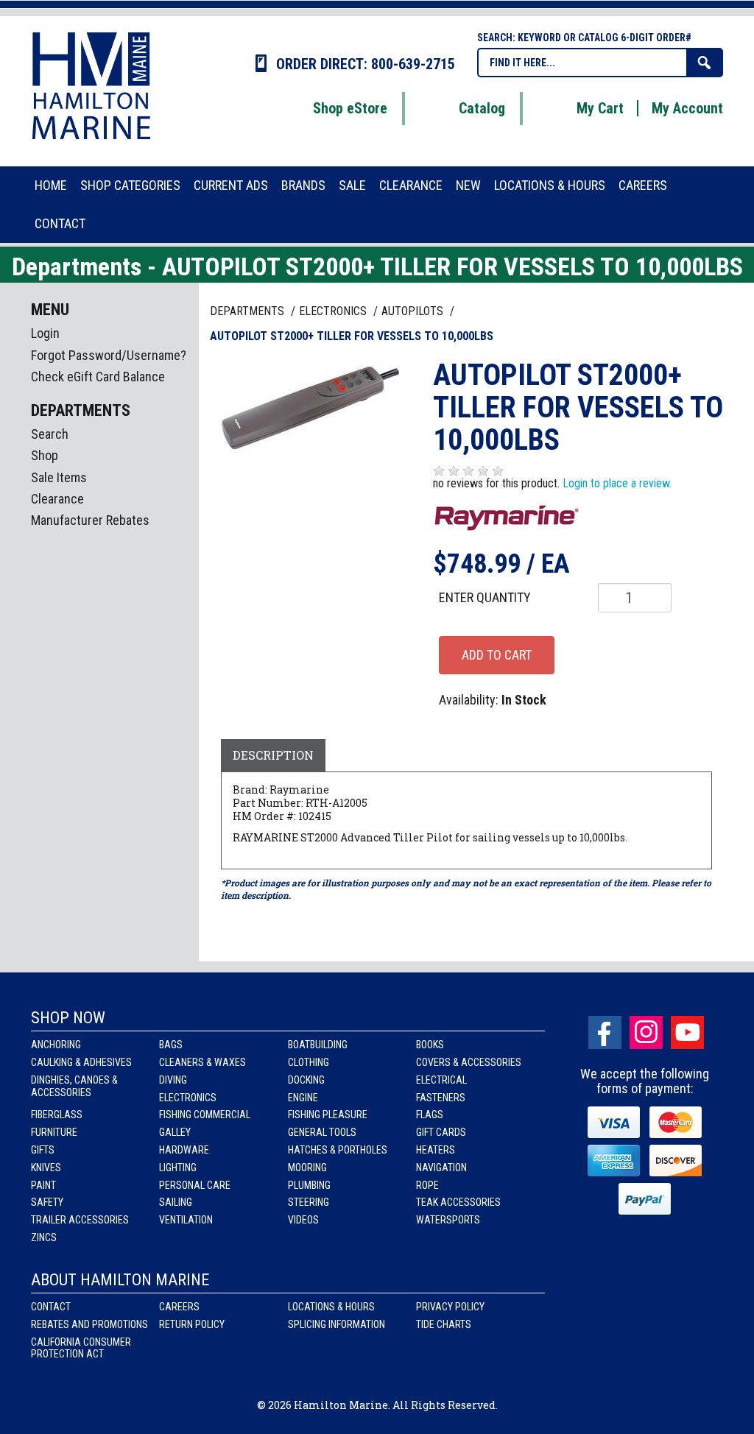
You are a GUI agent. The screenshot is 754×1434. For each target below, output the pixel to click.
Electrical (441, 1080)
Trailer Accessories (80, 1220)
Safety (47, 1202)
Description (273, 755)
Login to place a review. (617, 483)
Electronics (187, 1097)
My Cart (600, 108)
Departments (248, 311)
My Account (687, 108)
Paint (43, 1185)
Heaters (435, 1150)
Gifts (42, 1150)
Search (49, 434)
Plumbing (309, 1185)
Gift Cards (441, 1132)
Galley (175, 1132)
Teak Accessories (458, 1202)
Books (430, 1044)
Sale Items (59, 477)
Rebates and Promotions (89, 1324)
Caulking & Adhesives (81, 1062)
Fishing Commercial (204, 1114)
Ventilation (186, 1220)
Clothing (308, 1062)
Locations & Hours (331, 1307)
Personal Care (194, 1185)
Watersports (448, 1220)
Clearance (57, 498)
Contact (51, 1307)
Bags (171, 1044)
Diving (173, 1080)
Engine (303, 1097)
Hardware (184, 1150)
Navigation (441, 1167)
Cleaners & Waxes (202, 1062)
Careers (179, 1307)
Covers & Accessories (468, 1062)
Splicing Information (336, 1324)
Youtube (687, 1032)
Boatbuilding (318, 1044)
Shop (44, 455)
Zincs (44, 1237)
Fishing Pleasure (327, 1114)
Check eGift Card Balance (98, 376)
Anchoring (56, 1044)
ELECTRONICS (334, 311)
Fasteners (440, 1097)
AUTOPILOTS (413, 311)
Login (45, 333)
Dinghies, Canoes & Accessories (74, 1086)
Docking (306, 1080)
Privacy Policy (450, 1307)
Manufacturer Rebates (90, 520)
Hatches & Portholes (337, 1150)
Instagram (646, 1032)
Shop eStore (350, 108)
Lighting (178, 1167)
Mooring (307, 1167)
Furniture (54, 1132)
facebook (604, 1032)
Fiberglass (56, 1114)
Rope (427, 1185)
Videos (303, 1220)
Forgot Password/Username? (108, 355)
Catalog (482, 108)
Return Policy (192, 1324)
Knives (46, 1167)
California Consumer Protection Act (81, 1348)
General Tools (322, 1132)
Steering (308, 1202)
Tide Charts (443, 1324)
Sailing (175, 1202)
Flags (429, 1114)
